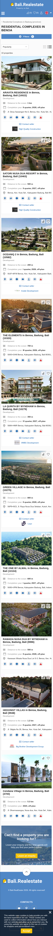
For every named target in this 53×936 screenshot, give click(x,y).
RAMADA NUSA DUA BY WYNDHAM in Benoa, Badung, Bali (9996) (25, 640)
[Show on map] (5, 117)
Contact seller (28, 124)
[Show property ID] (35, 117)
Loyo (30, 524)
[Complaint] (41, 117)
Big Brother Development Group (30, 746)
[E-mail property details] (23, 117)
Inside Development (29, 291)
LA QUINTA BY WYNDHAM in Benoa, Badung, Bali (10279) (24, 408)
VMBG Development (30, 443)
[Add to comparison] (43, 59)
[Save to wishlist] (48, 59)
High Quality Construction (30, 129)
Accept (26, 931)
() (30, 13)
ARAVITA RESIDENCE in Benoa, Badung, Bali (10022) (21, 94)
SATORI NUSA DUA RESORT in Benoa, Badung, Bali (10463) (25, 175)
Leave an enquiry (26, 856)
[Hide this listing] (11, 117)
